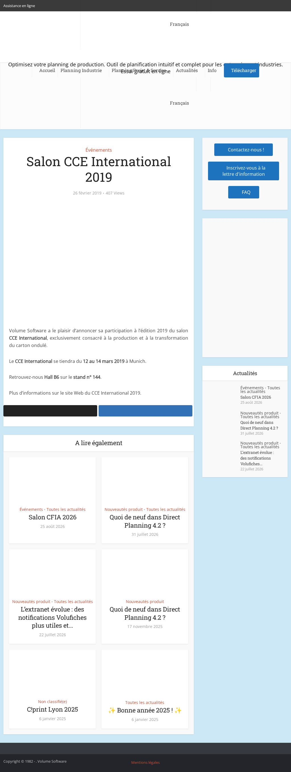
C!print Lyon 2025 (52, 709)
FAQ (246, 192)
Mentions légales (145, 762)
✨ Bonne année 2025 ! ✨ (145, 710)
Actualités (187, 70)
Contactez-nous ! (246, 150)
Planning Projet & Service (139, 70)
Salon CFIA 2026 (52, 517)
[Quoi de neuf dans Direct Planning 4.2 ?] (224, 421)
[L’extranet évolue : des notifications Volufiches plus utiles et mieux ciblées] (224, 451)
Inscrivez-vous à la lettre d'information (244, 171)
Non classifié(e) (52, 701)
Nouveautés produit (124, 509)
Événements (99, 150)
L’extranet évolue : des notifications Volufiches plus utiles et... (52, 617)
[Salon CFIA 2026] (224, 396)
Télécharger (243, 70)
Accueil (47, 70)
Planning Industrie (81, 70)
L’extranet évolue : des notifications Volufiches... (257, 458)
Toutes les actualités (66, 509)
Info (212, 70)
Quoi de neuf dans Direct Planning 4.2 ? (145, 521)
